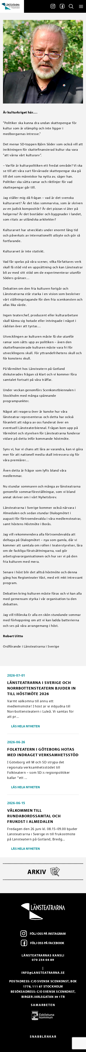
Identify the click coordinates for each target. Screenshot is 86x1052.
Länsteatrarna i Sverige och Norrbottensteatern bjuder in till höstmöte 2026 (41, 688)
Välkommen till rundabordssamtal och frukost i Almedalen (34, 816)
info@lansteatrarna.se (43, 973)
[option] (43, 1015)
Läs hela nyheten (25, 726)
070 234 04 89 (43, 960)
